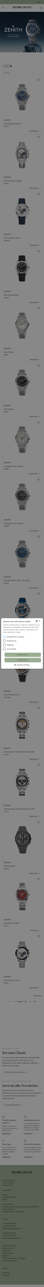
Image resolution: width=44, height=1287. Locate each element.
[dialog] (22, 643)
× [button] (39, 621)
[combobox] (37, 621)
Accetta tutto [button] (22, 655)
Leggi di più (25, 632)
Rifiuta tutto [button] (22, 660)
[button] (22, 665)
